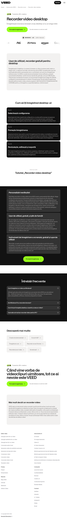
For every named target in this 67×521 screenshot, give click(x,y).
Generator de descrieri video (8, 451)
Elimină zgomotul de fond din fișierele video (45, 454)
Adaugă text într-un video (7, 442)
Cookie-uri (37, 478)
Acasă (2, 7)
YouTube (36, 491)
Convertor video (5, 457)
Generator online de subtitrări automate (11, 448)
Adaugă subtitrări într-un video (9, 439)
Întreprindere (4, 473)
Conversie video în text (7, 460)
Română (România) (6, 516)
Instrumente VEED (11, 7)
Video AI (36, 442)
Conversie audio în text (7, 445)
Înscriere (57, 2)
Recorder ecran (22, 7)
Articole (3, 482)
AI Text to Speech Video (40, 457)
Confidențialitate (38, 473)
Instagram (37, 500)
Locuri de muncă (38, 470)
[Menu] (64, 2)
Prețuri (2, 470)
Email (35, 506)
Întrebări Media (38, 484)
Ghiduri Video (4, 488)
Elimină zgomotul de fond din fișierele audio (45, 451)
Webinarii (3, 485)
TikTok (35, 503)
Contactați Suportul (39, 481)
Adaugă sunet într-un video (8, 436)
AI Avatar (36, 436)
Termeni (36, 475)
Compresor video (5, 454)
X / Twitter (37, 497)
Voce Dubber (37, 463)
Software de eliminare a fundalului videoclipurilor (47, 460)
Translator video (5, 463)
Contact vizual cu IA (39, 448)
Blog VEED (4, 479)
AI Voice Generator (39, 445)
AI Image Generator (39, 439)
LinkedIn (36, 494)
